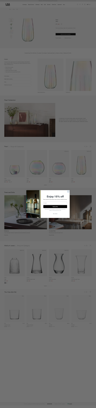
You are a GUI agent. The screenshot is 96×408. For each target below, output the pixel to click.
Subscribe (55, 206)
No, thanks (55, 213)
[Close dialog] (68, 192)
